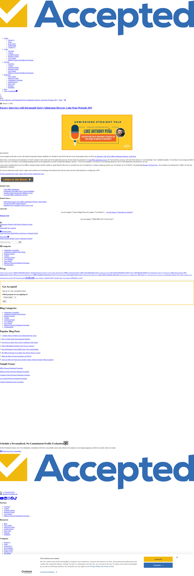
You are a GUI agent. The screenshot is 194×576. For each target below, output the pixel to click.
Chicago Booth (8, 273)
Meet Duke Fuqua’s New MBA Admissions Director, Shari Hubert (25, 202)
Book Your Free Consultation (11, 451)
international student (140, 273)
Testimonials (12, 45)
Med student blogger (125, 275)
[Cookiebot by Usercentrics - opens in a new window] (27, 572)
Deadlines (11, 87)
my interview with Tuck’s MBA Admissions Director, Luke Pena (115, 156)
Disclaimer (7, 553)
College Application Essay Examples (12, 382)
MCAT (54, 275)
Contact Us (11, 47)
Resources (7, 75)
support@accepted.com (9, 494)
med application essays (75, 275)
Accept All (158, 559)
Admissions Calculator (15, 80)
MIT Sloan (141, 275)
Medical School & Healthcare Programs (20, 60)
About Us (11, 40)
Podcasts (11, 86)
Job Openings (8, 548)
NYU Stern (180, 275)
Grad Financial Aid (104, 273)
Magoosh (168, 273)
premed (36, 278)
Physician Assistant (20, 278)
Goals (6, 49)
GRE (111, 273)
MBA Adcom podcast (177, 273)
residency (41, 278)
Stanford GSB (49, 278)
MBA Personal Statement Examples (11, 368)
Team (10, 42)
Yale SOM (80, 278)
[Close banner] (177, 557)
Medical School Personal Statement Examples (14, 371)
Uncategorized (8, 265)
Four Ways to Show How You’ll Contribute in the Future (20, 342)
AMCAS (2, 272)
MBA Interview (29, 275)
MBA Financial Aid (19, 275)
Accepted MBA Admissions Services (16, 195)
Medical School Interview (91, 275)
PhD (14, 278)
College (10, 53)
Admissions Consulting (11, 250)
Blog (5, 89)
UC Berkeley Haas (57, 278)
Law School (12, 58)
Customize (157, 565)
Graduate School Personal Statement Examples (15, 375)
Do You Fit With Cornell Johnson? (15, 203)
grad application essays (91, 273)
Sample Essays (13, 82)
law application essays (155, 273)
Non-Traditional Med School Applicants (154, 275)
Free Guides (12, 76)
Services (6, 62)
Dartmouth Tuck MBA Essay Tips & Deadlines (19, 191)
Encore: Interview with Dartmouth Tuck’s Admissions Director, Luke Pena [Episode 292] (28, 100)
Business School (13, 56)
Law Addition (8, 259)
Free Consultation (10, 91)
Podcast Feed (4, 216)
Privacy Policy (8, 550)
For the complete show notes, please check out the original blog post (22, 174)
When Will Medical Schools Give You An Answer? (18, 346)
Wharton (74, 278)
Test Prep (11, 51)
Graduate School (13, 55)
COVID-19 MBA (51, 272)
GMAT (82, 273)
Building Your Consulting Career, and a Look (18, 205)
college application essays (21, 273)
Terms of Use (8, 551)
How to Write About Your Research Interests (16, 339)
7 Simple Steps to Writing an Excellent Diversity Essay (19, 335)
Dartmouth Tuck (5, 228)
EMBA (66, 273)
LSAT (163, 273)
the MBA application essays (98, 160)
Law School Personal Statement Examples (13, 378)
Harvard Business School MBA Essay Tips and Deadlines (20, 349)
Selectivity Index (13, 78)
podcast (13, 228)
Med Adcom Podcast (61, 275)
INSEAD (132, 272)
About (6, 38)
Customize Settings (47, 572)
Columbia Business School (38, 273)
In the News (12, 44)
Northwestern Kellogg (170, 275)
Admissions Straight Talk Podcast (10, 224)
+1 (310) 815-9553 (8, 492)
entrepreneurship (74, 273)
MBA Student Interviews (42, 275)
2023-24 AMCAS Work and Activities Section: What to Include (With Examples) (27, 360)
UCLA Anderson (66, 278)
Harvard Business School (121, 273)
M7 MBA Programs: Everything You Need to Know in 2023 (21, 353)
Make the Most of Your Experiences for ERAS (16, 356)
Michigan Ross (134, 275)
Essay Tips (11, 84)
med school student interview (109, 275)
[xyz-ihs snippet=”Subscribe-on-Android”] (119, 212)
